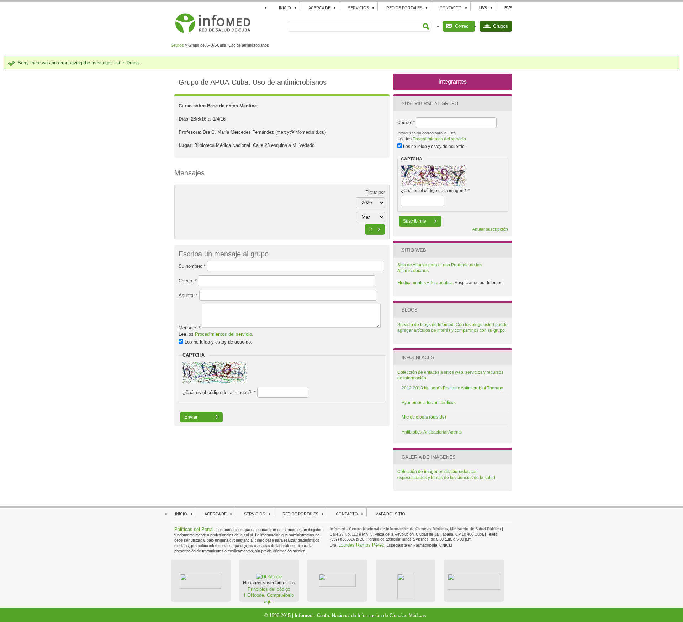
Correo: (188, 280)
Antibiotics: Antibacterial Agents (432, 432)
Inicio (285, 8)
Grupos (500, 26)
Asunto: (188, 295)
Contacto (451, 8)
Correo (461, 26)
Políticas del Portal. (195, 529)
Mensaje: (190, 327)
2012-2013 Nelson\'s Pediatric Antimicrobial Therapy (452, 388)
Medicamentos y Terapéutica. (426, 282)
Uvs (483, 8)
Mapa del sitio (390, 514)
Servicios (358, 8)
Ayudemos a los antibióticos (429, 402)
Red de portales (404, 8)
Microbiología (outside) (424, 417)
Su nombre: (192, 266)
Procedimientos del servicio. (224, 334)
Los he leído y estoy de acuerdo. (217, 342)
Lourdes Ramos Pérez (361, 545)
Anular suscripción (490, 229)
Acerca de (319, 8)
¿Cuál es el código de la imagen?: (219, 392)
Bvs (508, 8)
